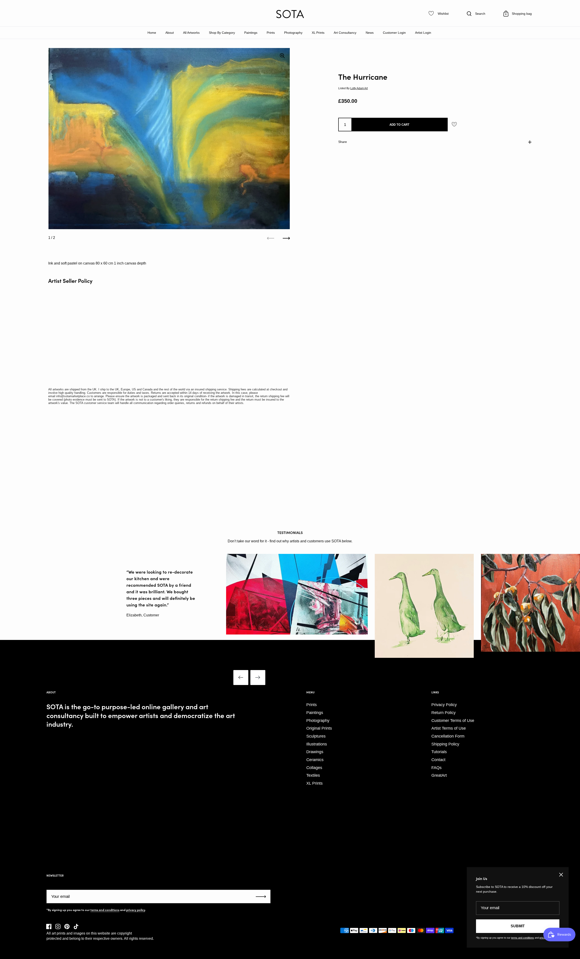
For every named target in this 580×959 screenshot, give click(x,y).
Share (342, 142)
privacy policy (135, 910)
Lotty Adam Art (359, 88)
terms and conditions (104, 910)
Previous (240, 677)
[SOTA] (290, 14)
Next (257, 677)
